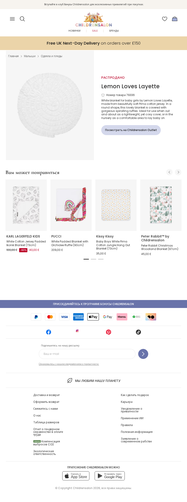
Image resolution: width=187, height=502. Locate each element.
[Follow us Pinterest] (108, 334)
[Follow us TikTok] (138, 334)
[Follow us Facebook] (48, 334)
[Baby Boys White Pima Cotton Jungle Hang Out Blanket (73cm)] (116, 205)
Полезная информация (137, 432)
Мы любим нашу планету (97, 380)
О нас (37, 415)
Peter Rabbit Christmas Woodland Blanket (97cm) (159, 247)
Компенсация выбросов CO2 (46, 442)
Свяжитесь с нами (45, 409)
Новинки (74, 31)
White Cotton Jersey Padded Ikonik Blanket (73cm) (26, 243)
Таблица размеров (46, 422)
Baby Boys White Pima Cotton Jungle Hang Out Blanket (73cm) (113, 245)
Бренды (114, 31)
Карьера (126, 402)
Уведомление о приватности (131, 410)
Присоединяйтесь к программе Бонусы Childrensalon (93, 304)
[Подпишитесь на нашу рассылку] (143, 354)
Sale (95, 31)
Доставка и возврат (46, 395)
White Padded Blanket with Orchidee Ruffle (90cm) (69, 243)
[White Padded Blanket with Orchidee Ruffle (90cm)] (71, 205)
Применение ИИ (132, 418)
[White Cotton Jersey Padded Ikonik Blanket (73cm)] (26, 205)
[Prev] (169, 172)
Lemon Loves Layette (130, 86)
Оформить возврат (46, 402)
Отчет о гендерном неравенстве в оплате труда (48, 431)
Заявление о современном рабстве (136, 440)
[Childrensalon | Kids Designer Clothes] (93, 17)
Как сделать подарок (135, 395)
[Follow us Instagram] (78, 334)
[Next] (178, 172)
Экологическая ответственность (44, 452)
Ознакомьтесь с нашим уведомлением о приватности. (69, 364)
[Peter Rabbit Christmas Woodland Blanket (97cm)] (161, 205)
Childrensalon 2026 (86, 488)
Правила (127, 425)
